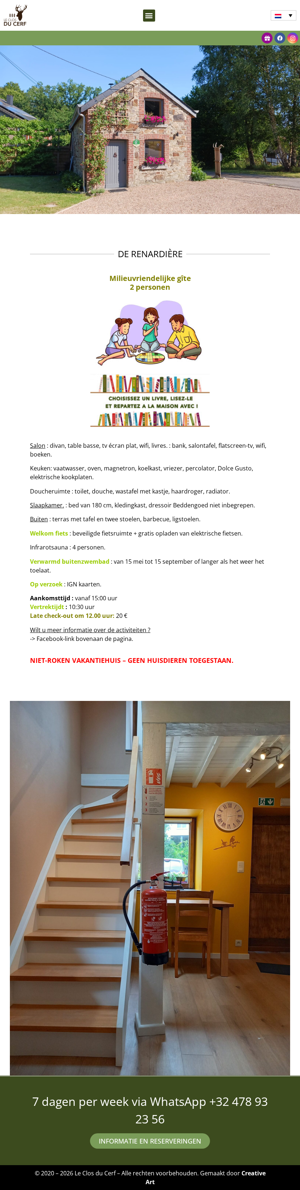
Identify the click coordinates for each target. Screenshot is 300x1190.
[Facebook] (279, 38)
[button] (149, 16)
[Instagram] (292, 38)
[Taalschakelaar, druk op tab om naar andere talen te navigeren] (283, 15)
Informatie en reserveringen (150, 1141)
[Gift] (267, 38)
